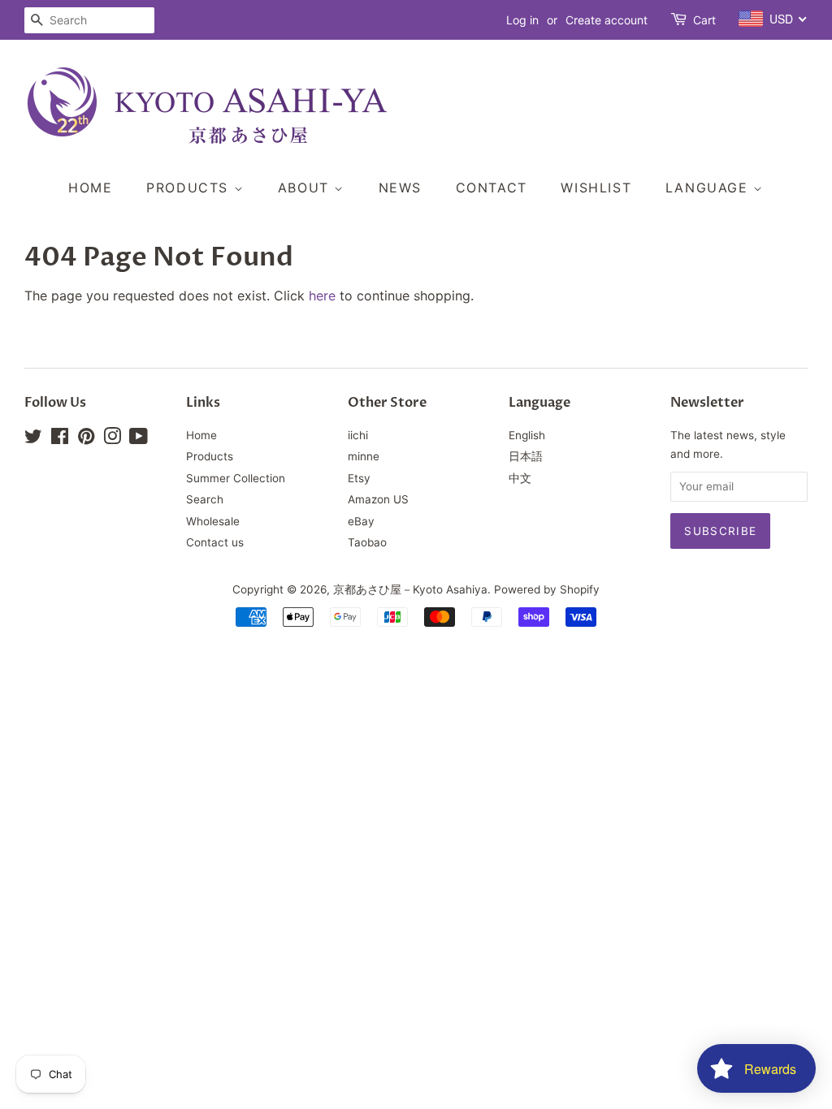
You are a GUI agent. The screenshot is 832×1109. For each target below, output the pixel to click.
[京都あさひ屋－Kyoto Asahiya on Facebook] (59, 439)
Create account (607, 20)
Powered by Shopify (547, 589)
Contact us (215, 542)
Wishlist (596, 187)
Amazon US (378, 499)
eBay (361, 521)
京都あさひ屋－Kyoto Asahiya (410, 589)
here (322, 295)
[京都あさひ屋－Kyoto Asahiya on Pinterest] (86, 439)
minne (363, 456)
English (527, 435)
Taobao (367, 542)
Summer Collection (235, 478)
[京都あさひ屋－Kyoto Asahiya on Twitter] (33, 439)
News (400, 187)
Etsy (359, 478)
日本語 (526, 456)
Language (709, 187)
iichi (358, 435)
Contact (491, 187)
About (306, 187)
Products (189, 187)
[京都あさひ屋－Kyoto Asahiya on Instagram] (112, 439)
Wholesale (213, 521)
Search (204, 499)
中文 (520, 478)
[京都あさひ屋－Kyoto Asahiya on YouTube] (138, 439)
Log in (522, 20)
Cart (704, 20)
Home (90, 187)
